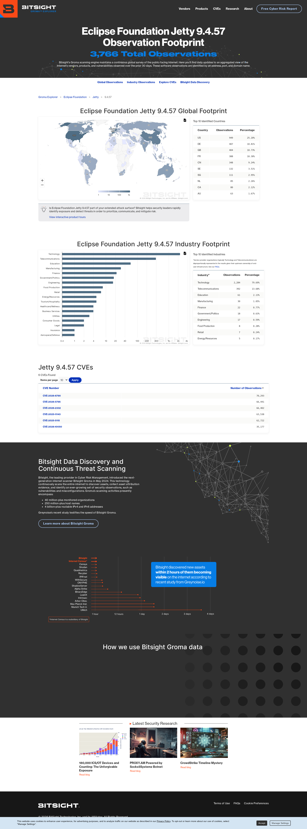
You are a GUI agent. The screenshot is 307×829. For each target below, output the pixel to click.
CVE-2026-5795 (52, 401)
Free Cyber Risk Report (279, 9)
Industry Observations (141, 82)
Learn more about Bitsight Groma (68, 523)
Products (201, 9)
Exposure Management (138, 688)
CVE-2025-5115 (51, 420)
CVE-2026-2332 (52, 408)
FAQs (217, 267)
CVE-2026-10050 (52, 426)
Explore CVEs (167, 82)
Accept (261, 823)
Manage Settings (280, 823)
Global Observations (110, 82)
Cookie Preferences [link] (256, 803)
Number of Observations (247, 388)
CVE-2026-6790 (52, 395)
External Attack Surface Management (227, 688)
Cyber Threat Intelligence (140, 700)
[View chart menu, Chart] (185, 120)
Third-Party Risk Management (143, 694)
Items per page (49, 380)
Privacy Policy (163, 821)
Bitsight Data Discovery (195, 82)
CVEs (217, 9)
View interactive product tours (67, 217)
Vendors (184, 9)
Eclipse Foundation (75, 97)
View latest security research (64, 684)
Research (232, 9)
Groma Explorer (48, 97)
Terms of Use (222, 803)
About (248, 9)
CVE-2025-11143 (52, 414)
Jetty (96, 97)
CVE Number (51, 388)
